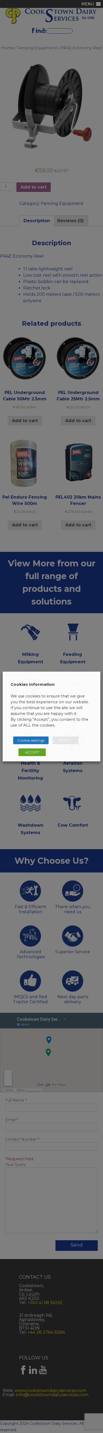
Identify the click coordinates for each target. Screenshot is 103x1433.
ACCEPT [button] (32, 752)
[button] (87, 4)
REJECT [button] (65, 740)
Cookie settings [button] (30, 740)
